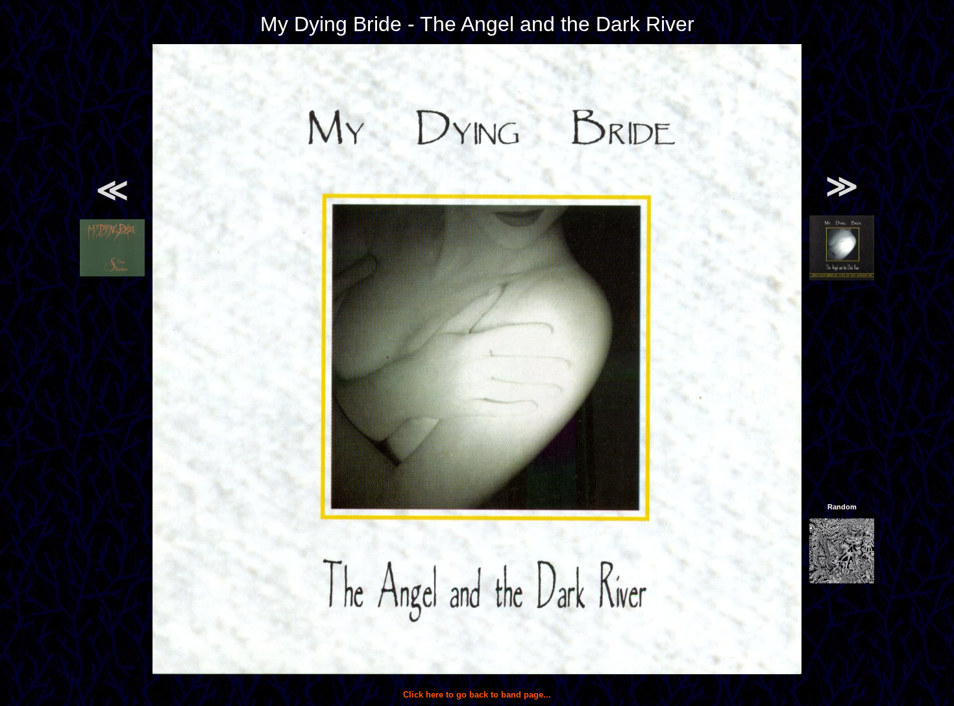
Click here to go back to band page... (477, 695)
